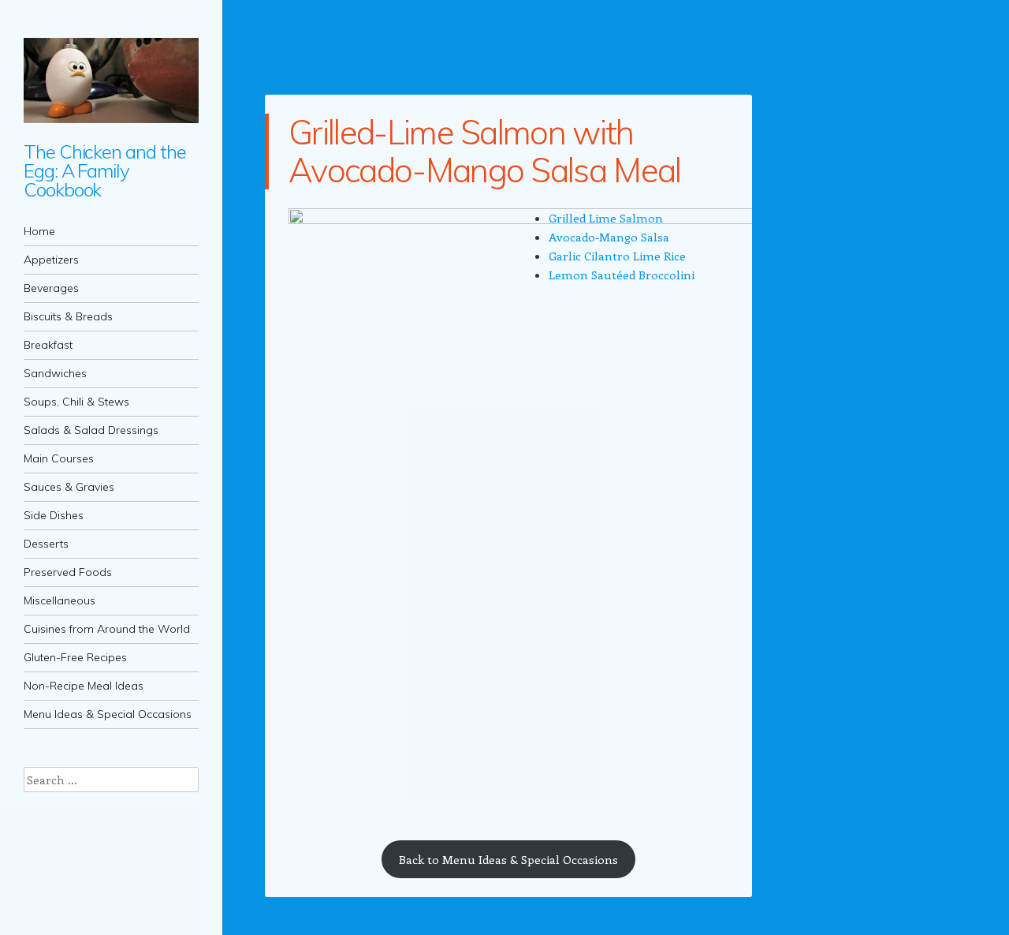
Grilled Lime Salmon (606, 218)
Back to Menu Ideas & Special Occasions (508, 859)
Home (39, 231)
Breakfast (48, 345)
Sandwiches (55, 373)
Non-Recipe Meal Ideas (83, 686)
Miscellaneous (59, 600)
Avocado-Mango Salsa (609, 237)
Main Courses (59, 458)
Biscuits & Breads (68, 316)
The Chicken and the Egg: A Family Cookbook (104, 170)
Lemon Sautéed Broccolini (621, 274)
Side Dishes (54, 515)
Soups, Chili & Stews (76, 402)
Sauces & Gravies (69, 487)
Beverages (51, 288)
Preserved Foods (68, 572)
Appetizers (51, 259)
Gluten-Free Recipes (75, 657)
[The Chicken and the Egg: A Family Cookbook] (111, 80)
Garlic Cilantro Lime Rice (617, 256)
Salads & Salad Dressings (91, 430)
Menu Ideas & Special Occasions (108, 714)
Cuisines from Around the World (107, 629)
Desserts (46, 544)
